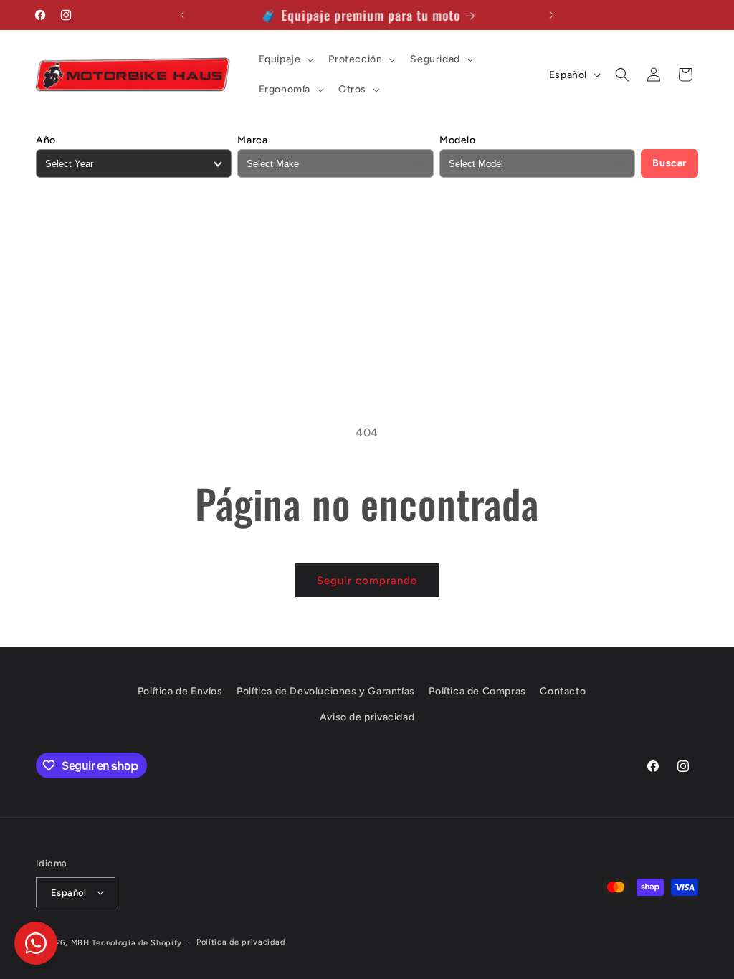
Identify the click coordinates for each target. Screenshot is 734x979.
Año (46, 140)
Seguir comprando (367, 580)
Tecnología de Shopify (137, 942)
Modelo (457, 140)
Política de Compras (477, 691)
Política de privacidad (240, 942)
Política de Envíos (180, 691)
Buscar (669, 163)
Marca (252, 140)
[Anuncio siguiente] (552, 15)
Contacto (563, 691)
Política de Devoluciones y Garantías (326, 691)
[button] (285, 59)
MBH (80, 942)
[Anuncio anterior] (182, 15)
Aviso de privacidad (367, 717)
